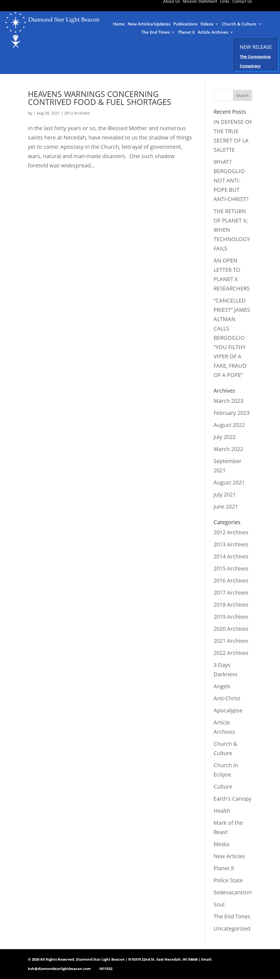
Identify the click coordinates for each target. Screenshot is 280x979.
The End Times (155, 32)
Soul (219, 904)
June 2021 (226, 506)
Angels (222, 686)
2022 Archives (231, 653)
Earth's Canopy (232, 798)
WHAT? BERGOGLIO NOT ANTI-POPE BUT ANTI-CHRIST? (231, 180)
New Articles (229, 856)
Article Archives (213, 32)
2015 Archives (231, 568)
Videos (206, 24)
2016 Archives (231, 580)
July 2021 (225, 494)
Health (222, 810)
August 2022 (229, 425)
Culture (223, 786)
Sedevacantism (233, 892)
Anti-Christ (227, 698)
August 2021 (229, 482)
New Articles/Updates (149, 24)
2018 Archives (231, 604)
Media (221, 844)
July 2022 (225, 437)
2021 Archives (231, 640)
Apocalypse (228, 710)
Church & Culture (239, 24)
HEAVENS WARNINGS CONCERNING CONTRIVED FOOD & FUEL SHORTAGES (99, 98)
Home (119, 24)
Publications (185, 24)
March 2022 (228, 449)
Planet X (186, 32)
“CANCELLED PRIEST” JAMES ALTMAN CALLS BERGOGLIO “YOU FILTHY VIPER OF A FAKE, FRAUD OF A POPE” (232, 338)
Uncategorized (232, 928)
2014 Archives (231, 556)
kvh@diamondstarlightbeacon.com (59, 968)
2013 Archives (231, 544)
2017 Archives (231, 592)
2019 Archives (231, 616)
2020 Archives (231, 628)
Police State (228, 880)
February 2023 (231, 412)
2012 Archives (77, 113)
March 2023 (228, 400)
